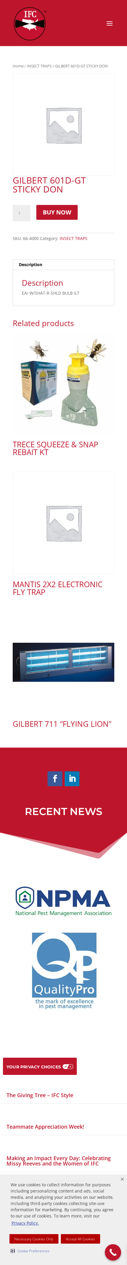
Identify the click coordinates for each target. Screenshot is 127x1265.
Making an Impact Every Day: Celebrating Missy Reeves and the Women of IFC (58, 1161)
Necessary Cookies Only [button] (33, 1239)
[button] (30, 1250)
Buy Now (57, 212)
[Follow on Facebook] (55, 778)
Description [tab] (30, 264)
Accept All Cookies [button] (80, 1239)
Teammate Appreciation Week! (45, 1126)
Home (18, 66)
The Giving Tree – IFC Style (39, 1095)
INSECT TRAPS (39, 66)
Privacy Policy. (25, 1223)
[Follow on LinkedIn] (72, 778)
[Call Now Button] (113, 1252)
